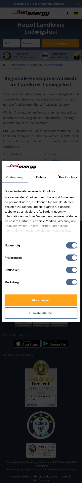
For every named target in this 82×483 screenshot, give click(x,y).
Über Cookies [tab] (67, 177)
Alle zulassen (41, 300)
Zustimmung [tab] (15, 177)
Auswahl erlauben (41, 313)
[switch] (71, 257)
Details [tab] (41, 177)
